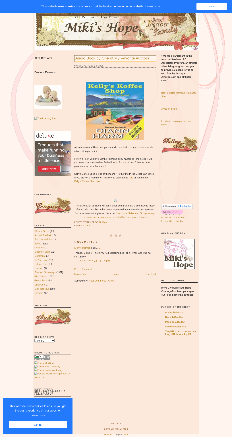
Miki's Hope (95, 16)
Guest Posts (41, 280)
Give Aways (40, 276)
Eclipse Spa (40, 264)
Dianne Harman (82, 247)
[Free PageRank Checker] (42, 359)
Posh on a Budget (175, 322)
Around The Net (42, 235)
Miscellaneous (41, 288)
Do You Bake (41, 260)
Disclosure (39, 256)
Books (37, 243)
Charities (39, 247)
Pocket (125, 435)
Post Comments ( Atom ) (102, 280)
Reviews (38, 293)
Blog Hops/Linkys (43, 239)
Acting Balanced (174, 312)
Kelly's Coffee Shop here (87, 181)
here (131, 177)
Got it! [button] (38, 424)
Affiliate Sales (41, 231)
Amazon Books (169, 108)
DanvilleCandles (174, 317)
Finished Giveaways (45, 272)
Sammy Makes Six (175, 326)
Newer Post (80, 274)
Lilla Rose (39, 284)
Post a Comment (83, 269)
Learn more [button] (37, 415)
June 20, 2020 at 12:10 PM (92, 261)
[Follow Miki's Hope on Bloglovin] (177, 208)
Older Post (150, 274)
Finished (38, 268)
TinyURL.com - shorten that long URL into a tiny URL (180, 333)
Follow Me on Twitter (172, 221)
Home (116, 274)
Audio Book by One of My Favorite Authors (112, 58)
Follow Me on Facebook (173, 217)
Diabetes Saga (42, 251)
